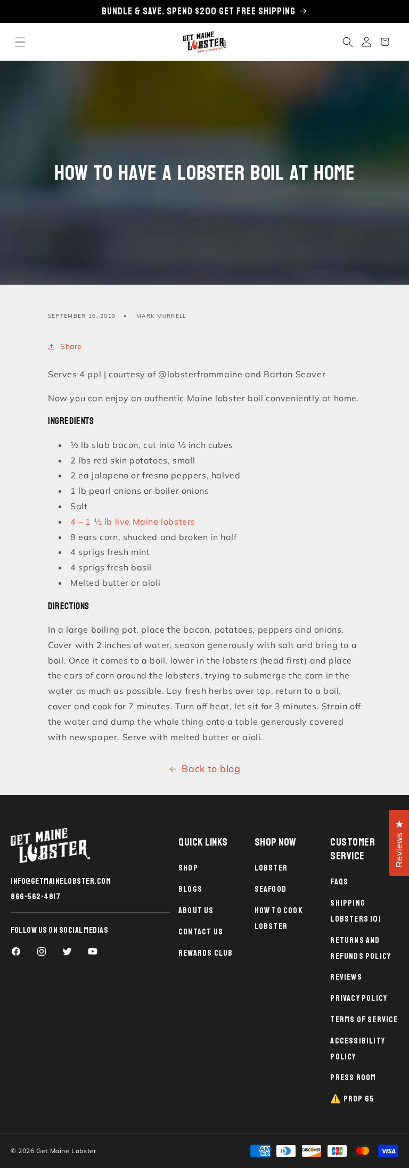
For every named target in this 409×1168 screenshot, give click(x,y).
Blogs (190, 889)
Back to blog (211, 769)
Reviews (346, 977)
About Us (196, 910)
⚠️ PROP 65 (352, 1099)
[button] (20, 41)
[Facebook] (16, 951)
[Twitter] (67, 951)
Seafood (271, 889)
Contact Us (200, 931)
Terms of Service (364, 1019)
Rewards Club (205, 953)
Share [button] (71, 346)
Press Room (353, 1077)
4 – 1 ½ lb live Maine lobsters (132, 521)
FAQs (339, 881)
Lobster (271, 868)
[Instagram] (41, 951)
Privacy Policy (358, 998)
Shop (188, 868)
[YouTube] (92, 951)
